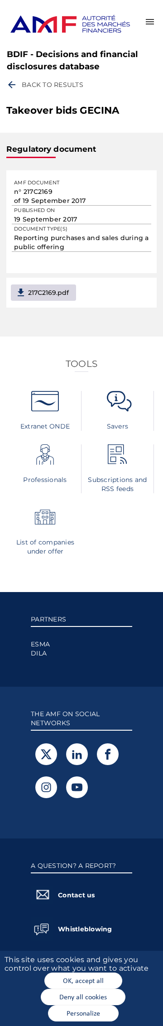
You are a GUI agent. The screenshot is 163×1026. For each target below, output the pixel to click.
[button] (150, 22)
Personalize (83, 1013)
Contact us (76, 895)
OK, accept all (83, 980)
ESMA (40, 644)
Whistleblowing (85, 929)
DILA (39, 653)
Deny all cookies (83, 997)
